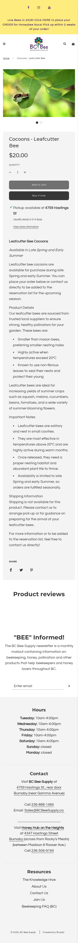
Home (6, 58)
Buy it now (39, 195)
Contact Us (39, 893)
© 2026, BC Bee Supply (23, 932)
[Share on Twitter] (21, 570)
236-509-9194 (42, 851)
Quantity (14, 165)
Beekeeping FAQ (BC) (39, 906)
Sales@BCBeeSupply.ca (44, 810)
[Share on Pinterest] (31, 570)
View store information (26, 226)
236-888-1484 (42, 804)
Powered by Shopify (53, 932)
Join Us (39, 900)
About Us (39, 886)
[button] (37, 122)
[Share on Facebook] (11, 570)
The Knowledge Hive (39, 880)
